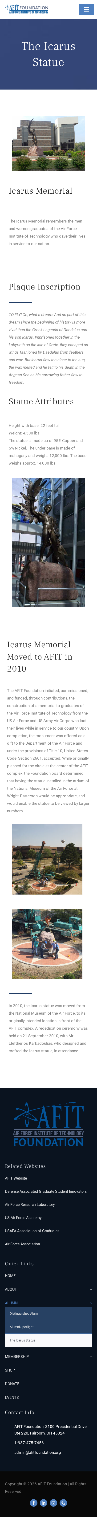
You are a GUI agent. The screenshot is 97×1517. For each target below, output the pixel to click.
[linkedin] (43, 1503)
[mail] (53, 1503)
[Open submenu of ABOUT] (90, 1289)
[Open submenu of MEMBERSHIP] (90, 1357)
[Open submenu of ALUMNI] (90, 1303)
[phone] (63, 1503)
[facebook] (33, 1503)
